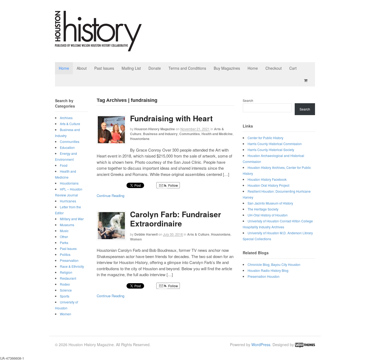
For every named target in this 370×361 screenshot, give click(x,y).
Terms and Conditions (187, 68)
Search (248, 100)
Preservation (69, 260)
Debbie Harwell (146, 234)
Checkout (273, 68)
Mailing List (131, 68)
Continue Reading (110, 195)
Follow (172, 185)
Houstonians (140, 138)
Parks (64, 242)
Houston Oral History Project (268, 185)
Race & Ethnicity (72, 266)
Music (64, 230)
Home (64, 68)
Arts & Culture (198, 234)
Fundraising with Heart (171, 118)
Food (63, 165)
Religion (66, 272)
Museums (67, 224)
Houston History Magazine (154, 128)
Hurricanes (68, 201)
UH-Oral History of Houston (268, 215)
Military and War (72, 218)
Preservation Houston (264, 276)
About (82, 68)
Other (64, 236)
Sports (64, 296)
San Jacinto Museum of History (270, 203)
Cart (293, 68)
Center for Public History (265, 137)
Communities (189, 133)
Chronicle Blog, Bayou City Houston (274, 264)
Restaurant (68, 278)
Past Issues (104, 68)
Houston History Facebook (267, 179)
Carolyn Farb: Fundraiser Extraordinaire (175, 219)
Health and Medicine (217, 133)
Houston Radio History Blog (268, 270)
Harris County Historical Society (271, 149)
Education (67, 147)
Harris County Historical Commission (275, 143)
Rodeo (65, 284)
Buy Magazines (227, 68)
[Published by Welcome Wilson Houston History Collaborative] (98, 48)
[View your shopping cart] (306, 80)
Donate (154, 68)
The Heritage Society (263, 209)
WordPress (260, 344)
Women (136, 239)
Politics (65, 254)
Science (66, 290)
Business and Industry (160, 133)
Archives (66, 117)
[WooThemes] (305, 344)
